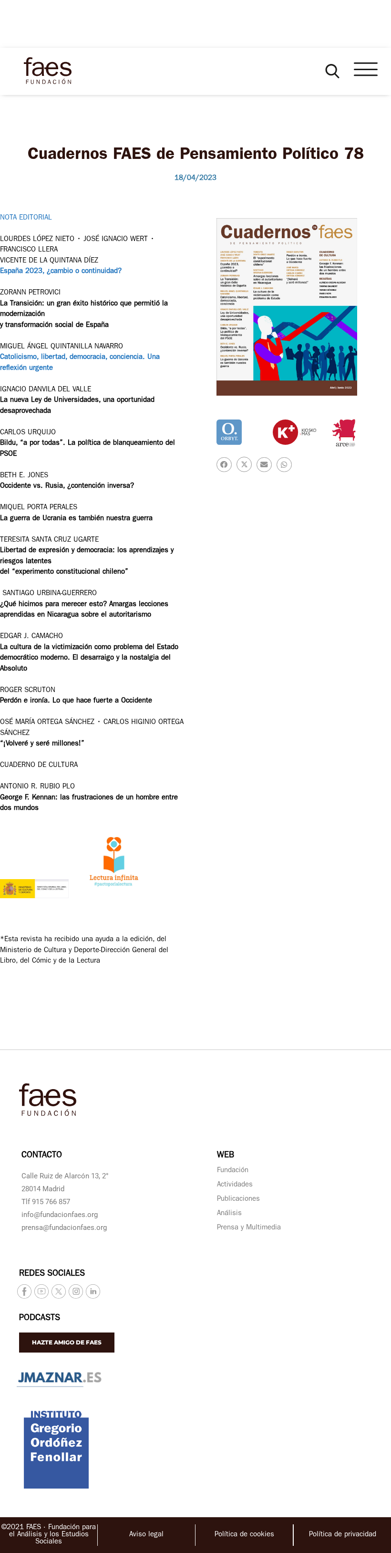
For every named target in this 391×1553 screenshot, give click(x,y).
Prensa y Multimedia (249, 1228)
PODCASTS (39, 1318)
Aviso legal (146, 1535)
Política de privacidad (342, 1535)
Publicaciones (238, 1199)
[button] (332, 71)
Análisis (229, 1213)
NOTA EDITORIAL (26, 218)
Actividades (235, 1185)
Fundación (232, 1171)
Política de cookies (244, 1535)
